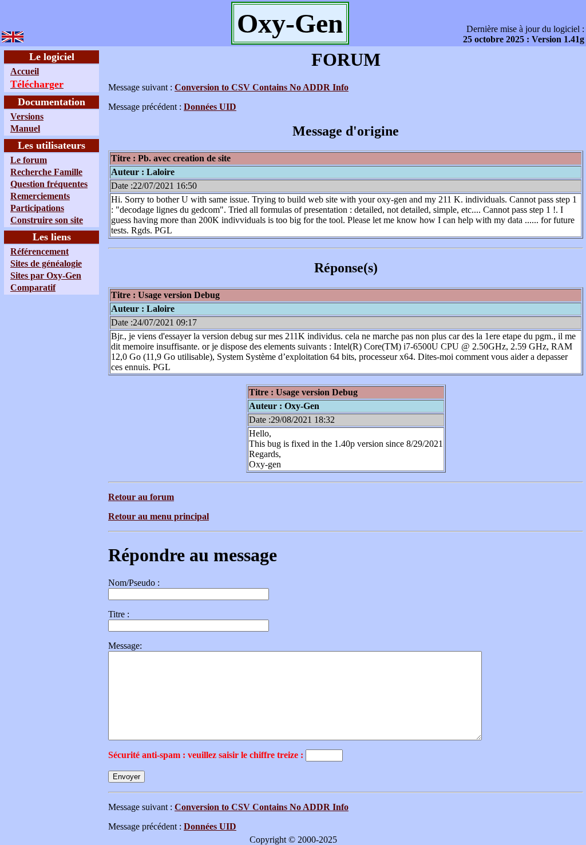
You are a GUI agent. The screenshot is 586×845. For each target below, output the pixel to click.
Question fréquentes (49, 184)
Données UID (210, 107)
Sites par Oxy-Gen (45, 275)
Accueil (24, 71)
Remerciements (40, 196)
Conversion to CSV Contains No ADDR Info (262, 87)
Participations (37, 208)
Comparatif (33, 287)
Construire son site (46, 220)
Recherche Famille (46, 172)
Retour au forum (141, 497)
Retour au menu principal (158, 516)
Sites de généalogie (46, 263)
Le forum (28, 160)
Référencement (39, 251)
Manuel (25, 128)
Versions (26, 116)
